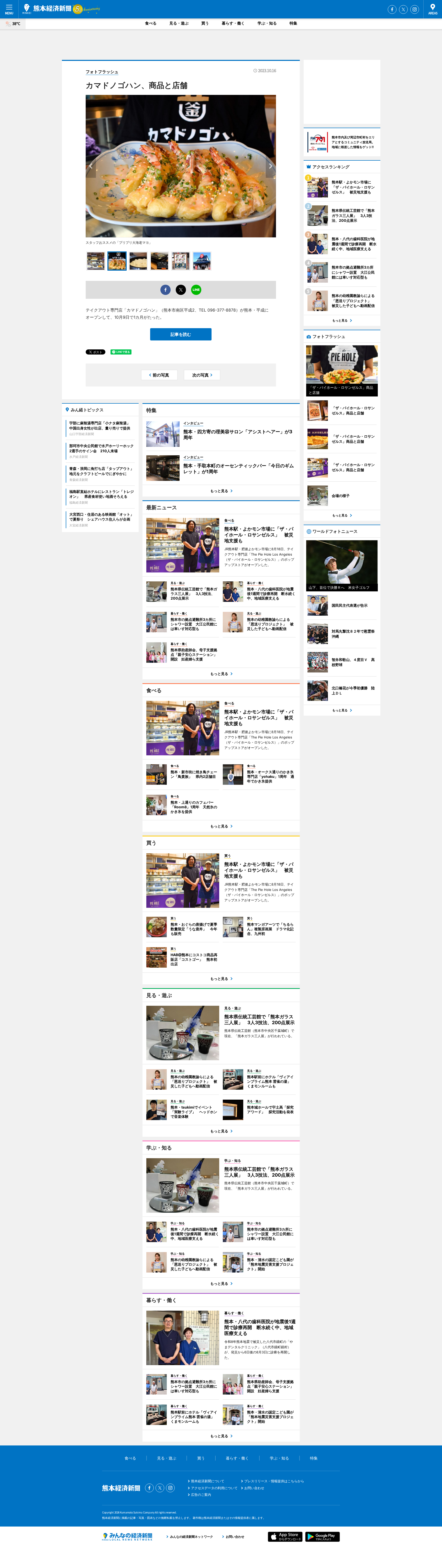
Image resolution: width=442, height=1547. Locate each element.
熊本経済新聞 (47, 9)
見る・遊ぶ (179, 23)
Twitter (403, 9)
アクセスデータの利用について (214, 1488)
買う (205, 23)
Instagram (414, 9)
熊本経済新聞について (207, 1481)
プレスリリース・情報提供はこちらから (274, 1481)
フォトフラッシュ (102, 71)
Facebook (392, 9)
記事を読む (181, 334)
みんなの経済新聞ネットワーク (127, 1537)
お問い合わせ (254, 1488)
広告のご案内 (201, 1495)
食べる (151, 23)
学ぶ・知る (267, 23)
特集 (293, 23)
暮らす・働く (233, 23)
